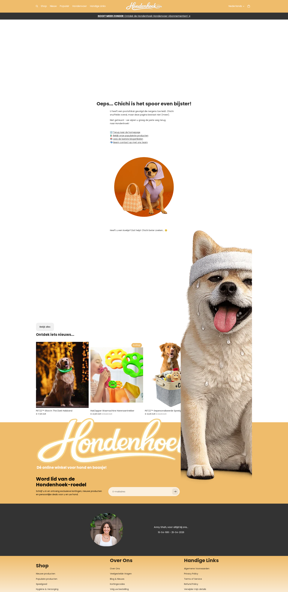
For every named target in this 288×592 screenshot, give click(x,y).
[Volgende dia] (84, 374)
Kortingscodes (117, 584)
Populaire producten (46, 578)
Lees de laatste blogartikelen (128, 138)
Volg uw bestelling (119, 589)
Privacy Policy (191, 573)
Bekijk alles (45, 326)
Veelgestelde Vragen (121, 573)
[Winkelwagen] (248, 6)
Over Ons (115, 568)
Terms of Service (193, 578)
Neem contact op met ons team (130, 142)
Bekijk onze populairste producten (130, 135)
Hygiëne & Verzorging (47, 589)
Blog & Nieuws (117, 578)
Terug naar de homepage (126, 132)
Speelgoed (41, 584)
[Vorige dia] (40, 374)
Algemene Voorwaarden (196, 568)
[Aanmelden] (175, 491)
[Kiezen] (84, 403)
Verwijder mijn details (195, 589)
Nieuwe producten (45, 573)
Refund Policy (191, 584)
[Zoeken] (37, 6)
